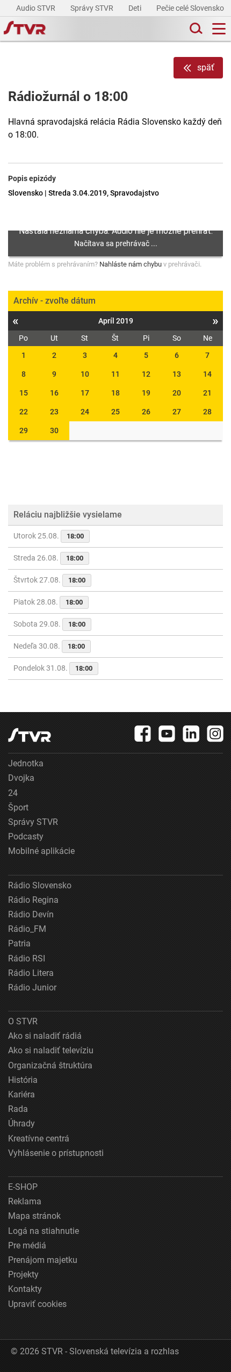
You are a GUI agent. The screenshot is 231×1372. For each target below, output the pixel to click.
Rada (18, 1109)
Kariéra (21, 1094)
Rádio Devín (31, 914)
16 (54, 393)
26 (146, 411)
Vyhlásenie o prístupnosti (56, 1153)
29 (23, 430)
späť (205, 67)
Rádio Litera (31, 973)
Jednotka (26, 763)
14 (207, 374)
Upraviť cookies (37, 1304)
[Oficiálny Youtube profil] (167, 733)
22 (23, 411)
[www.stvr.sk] (29, 735)
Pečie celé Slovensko (191, 8)
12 (146, 374)
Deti (135, 8)
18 (115, 393)
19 (146, 393)
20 (176, 393)
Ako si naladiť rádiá (45, 1036)
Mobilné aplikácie (41, 851)
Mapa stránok (34, 1216)
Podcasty (26, 836)
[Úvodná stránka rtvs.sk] (24, 29)
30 (54, 430)
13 (176, 374)
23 (54, 411)
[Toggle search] (195, 29)
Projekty (23, 1274)
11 (115, 374)
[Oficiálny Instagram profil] (215, 733)
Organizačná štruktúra (50, 1065)
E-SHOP (23, 1187)
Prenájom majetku (42, 1260)
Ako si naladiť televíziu (50, 1050)
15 (23, 393)
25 (115, 411)
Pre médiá (27, 1245)
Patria (19, 943)
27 (176, 411)
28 (207, 411)
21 (207, 393)
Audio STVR (36, 8)
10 (85, 374)
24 (85, 411)
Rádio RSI (26, 958)
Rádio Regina (33, 900)
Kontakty (25, 1289)
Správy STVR (92, 8)
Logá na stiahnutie (43, 1231)
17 (85, 393)
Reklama (24, 1201)
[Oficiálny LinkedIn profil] (191, 733)
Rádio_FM (27, 929)
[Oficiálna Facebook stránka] (143, 733)
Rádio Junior (32, 987)
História (23, 1080)
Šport (18, 807)
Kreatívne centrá (38, 1138)
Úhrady (21, 1123)
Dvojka (21, 778)
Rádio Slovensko (39, 885)
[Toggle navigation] (219, 29)
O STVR (23, 1021)
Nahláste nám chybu (130, 264)
